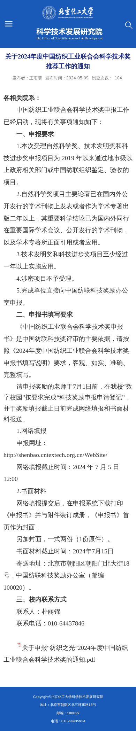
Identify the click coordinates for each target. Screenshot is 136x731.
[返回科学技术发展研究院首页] (68, 22)
